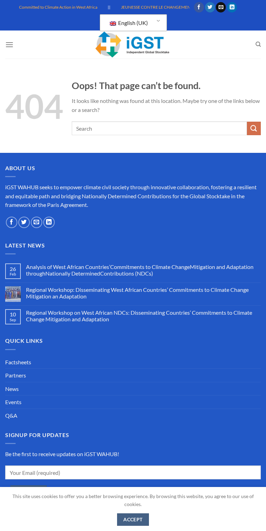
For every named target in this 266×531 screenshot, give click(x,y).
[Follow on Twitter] (210, 7)
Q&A (11, 415)
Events (13, 402)
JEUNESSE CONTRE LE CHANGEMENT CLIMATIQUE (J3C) (171, 7)
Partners (15, 375)
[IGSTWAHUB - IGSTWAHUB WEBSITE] (133, 45)
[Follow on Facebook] (199, 7)
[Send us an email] (221, 7)
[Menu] (9, 44)
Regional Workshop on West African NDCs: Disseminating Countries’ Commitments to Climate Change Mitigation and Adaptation (139, 315)
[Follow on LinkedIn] (232, 7)
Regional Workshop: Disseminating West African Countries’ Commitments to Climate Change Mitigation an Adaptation (137, 292)
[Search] (258, 44)
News (12, 388)
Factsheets (18, 362)
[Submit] (254, 128)
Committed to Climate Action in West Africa (55, 7)
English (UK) (132, 22)
